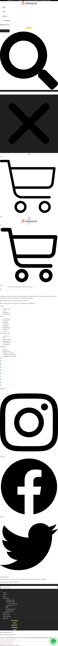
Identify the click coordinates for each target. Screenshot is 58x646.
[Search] (1, 590)
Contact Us (6, 613)
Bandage (5, 618)
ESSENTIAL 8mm (13, 603)
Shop (4, 594)
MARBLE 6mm (9, 611)
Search (2, 90)
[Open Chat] (53, 641)
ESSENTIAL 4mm (10, 600)
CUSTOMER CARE (5, 333)
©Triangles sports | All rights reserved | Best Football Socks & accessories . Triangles (23, 579)
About (5, 593)
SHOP (1, 316)
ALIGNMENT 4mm (10, 609)
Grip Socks (6, 614)
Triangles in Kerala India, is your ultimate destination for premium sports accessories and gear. (25, 296)
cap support (7, 616)
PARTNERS (3, 346)
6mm (7, 607)
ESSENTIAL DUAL (10, 605)
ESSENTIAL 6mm (10, 602)
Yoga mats (6, 598)
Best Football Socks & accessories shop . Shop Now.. (14, 300)
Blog (4, 596)
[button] (29, 61)
